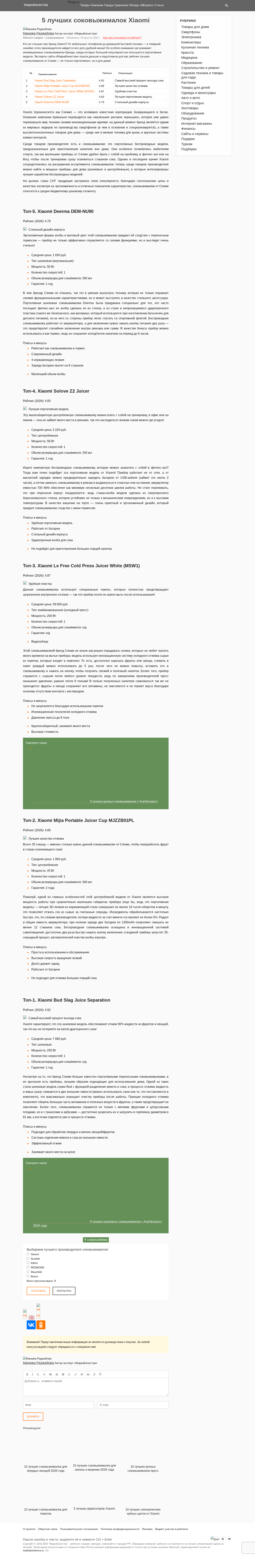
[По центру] (57, 1374)
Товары (85, 5)
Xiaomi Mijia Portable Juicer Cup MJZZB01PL (63, 85)
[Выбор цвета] (75, 1374)
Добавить (33, 1416)
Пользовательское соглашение (79, 1528)
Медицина (189, 57)
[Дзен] (215, 1539)
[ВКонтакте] (31, 1324)
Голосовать (38, 1291)
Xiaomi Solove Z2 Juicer (49, 96)
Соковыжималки (55, 37)
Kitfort (34, 1262)
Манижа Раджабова (38, 33)
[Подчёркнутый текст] (38, 1374)
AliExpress (146, 5)
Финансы (188, 128)
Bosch (34, 1276)
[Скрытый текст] (82, 1374)
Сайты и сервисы (194, 134)
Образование (191, 63)
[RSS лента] (223, 1539)
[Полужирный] (27, 1374)
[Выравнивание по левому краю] (50, 1374)
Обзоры (134, 5)
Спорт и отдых (192, 103)
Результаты (64, 1291)
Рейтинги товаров (33, 37)
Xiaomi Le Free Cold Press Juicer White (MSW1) (64, 91)
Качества (36, 5)
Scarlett (35, 1258)
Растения (188, 82)
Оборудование (192, 113)
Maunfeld (36, 1271)
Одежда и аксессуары (198, 93)
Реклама (147, 1528)
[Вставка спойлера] (100, 1374)
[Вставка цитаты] (88, 1374)
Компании (97, 5)
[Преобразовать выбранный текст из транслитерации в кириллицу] (94, 1374)
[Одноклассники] (40, 1324)
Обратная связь (47, 1528)
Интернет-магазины (196, 123)
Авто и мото (190, 98)
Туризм (186, 144)
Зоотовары (189, 108)
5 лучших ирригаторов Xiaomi (94, 1508)
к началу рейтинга (97, 1240)
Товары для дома (195, 27)
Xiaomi (34, 1254)
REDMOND (37, 1267)
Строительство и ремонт (200, 68)
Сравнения (121, 5)
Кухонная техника (195, 47)
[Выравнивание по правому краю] (63, 1374)
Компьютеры (191, 42)
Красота (187, 52)
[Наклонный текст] (32, 1374)
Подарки (188, 139)
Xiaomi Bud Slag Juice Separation (55, 80)
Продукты (189, 118)
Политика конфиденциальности (120, 1528)
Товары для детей (195, 87)
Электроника (191, 37)
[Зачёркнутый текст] (44, 1374)
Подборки (189, 149)
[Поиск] (226, 5)
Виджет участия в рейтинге (171, 1528)
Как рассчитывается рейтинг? (122, 37)
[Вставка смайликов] (69, 1374)
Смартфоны (190, 32)
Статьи (159, 5)
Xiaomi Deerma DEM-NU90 (52, 102)
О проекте (29, 1528)
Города (108, 5)
